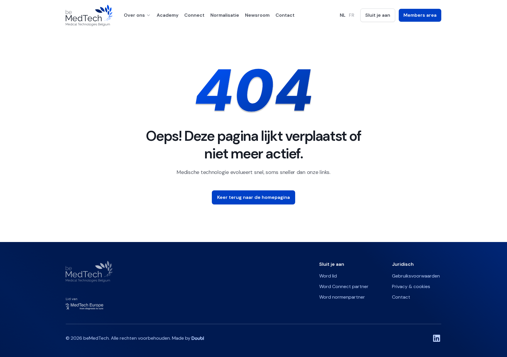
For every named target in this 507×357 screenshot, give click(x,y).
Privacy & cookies (411, 286)
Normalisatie (224, 15)
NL (343, 15)
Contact (285, 15)
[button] (137, 15)
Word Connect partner (344, 286)
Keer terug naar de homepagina (253, 197)
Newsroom (257, 15)
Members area (420, 15)
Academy (167, 15)
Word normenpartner (342, 297)
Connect (194, 15)
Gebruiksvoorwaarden (416, 276)
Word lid (328, 276)
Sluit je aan (377, 15)
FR (351, 15)
